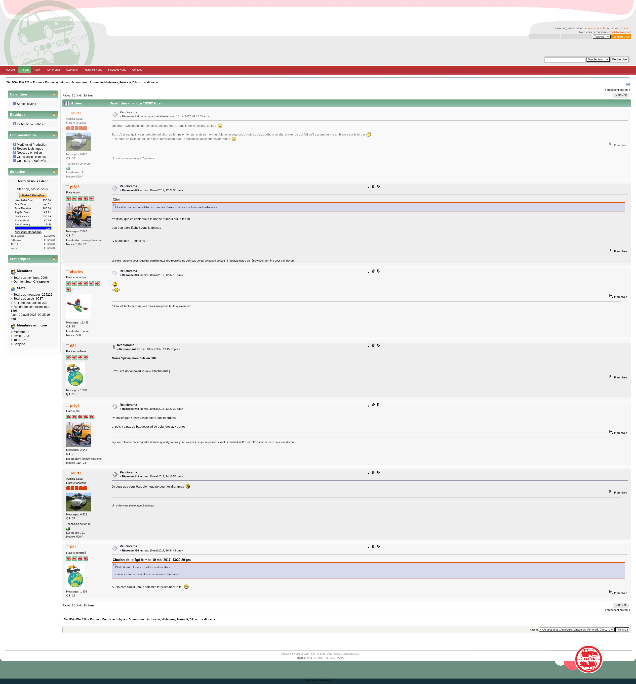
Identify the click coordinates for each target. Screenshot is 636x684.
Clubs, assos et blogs (31, 157)
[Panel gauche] (628, 85)
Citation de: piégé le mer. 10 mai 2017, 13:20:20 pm (152, 560)
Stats (21, 288)
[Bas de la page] (378, 187)
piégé (75, 187)
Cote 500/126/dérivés (31, 161)
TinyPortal (310, 680)
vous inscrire (622, 28)
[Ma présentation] (68, 169)
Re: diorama (128, 112)
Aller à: (534, 629)
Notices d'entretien (29, 152)
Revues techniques (30, 148)
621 (73, 346)
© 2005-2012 (324, 680)
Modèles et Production (32, 144)
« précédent (611, 89)
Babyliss (19, 344)
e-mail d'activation (618, 32)
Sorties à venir (26, 104)
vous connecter (597, 28)
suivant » (625, 89)
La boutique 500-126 (31, 124)
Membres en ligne (32, 325)
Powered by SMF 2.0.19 (295, 653)
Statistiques (20, 259)
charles (76, 272)
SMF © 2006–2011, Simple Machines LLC (335, 653)
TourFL (76, 113)
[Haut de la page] (373, 187)
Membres (24, 271)
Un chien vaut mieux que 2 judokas (133, 158)
